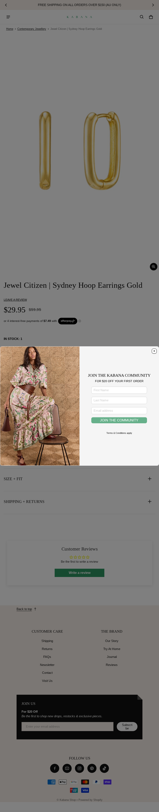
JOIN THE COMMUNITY (119, 420)
